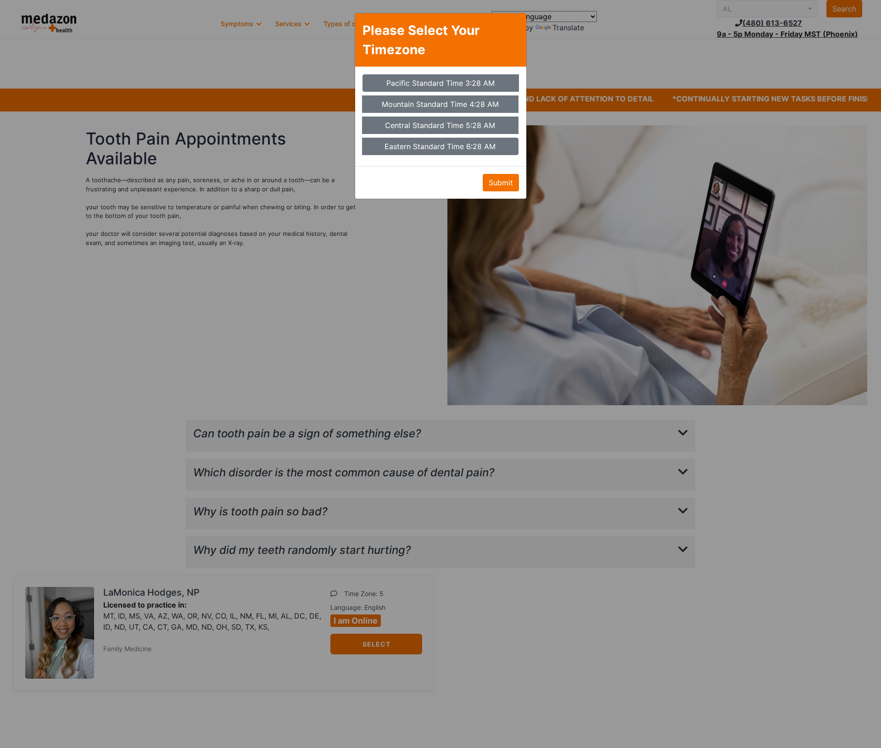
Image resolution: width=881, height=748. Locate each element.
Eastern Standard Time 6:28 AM (440, 146)
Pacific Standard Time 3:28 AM (440, 83)
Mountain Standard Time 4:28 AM (440, 104)
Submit (501, 182)
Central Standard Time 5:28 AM (440, 125)
